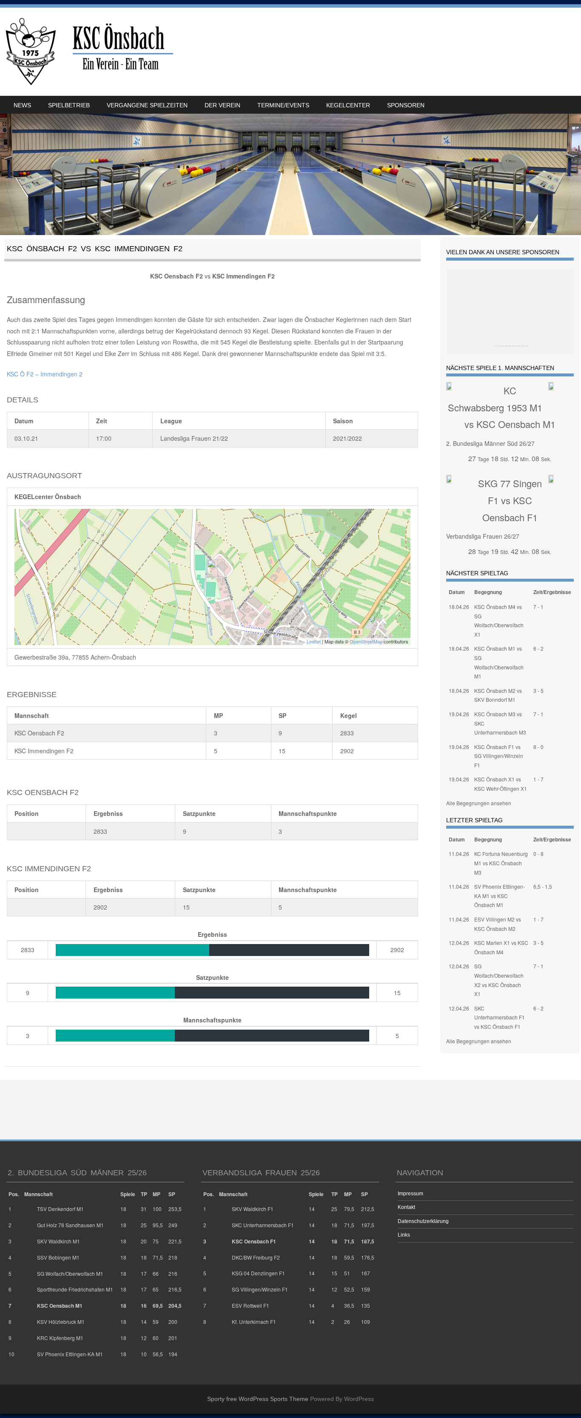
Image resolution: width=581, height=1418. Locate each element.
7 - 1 (538, 606)
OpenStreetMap (366, 641)
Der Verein (222, 105)
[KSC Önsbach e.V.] (88, 51)
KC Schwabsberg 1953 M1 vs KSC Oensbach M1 (501, 407)
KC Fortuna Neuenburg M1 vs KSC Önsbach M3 (501, 862)
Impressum (410, 1194)
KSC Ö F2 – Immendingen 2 (45, 374)
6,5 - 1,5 (542, 886)
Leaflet (314, 641)
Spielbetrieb (69, 105)
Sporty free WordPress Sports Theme (257, 1398)
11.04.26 (459, 853)
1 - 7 (538, 779)
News (22, 105)
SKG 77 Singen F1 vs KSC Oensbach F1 (510, 499)
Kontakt (406, 1207)
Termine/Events (283, 105)
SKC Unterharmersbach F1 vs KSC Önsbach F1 (499, 1017)
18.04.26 (459, 606)
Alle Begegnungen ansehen (478, 803)
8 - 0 (538, 746)
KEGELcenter (348, 105)
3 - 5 (538, 690)
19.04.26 (459, 714)
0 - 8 (538, 853)
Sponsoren (405, 105)
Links (404, 1235)
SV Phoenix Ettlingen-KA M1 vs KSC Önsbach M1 (499, 895)
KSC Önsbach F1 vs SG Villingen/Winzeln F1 (498, 756)
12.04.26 (459, 942)
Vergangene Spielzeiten (147, 105)
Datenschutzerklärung (423, 1221)
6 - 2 (538, 648)
